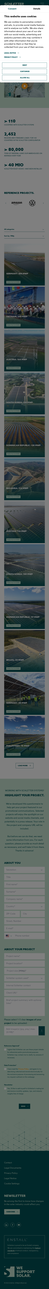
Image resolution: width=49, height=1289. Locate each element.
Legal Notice (10, 53)
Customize (25, 71)
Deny (24, 65)
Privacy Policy (11, 57)
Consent (12, 9)
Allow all (25, 78)
